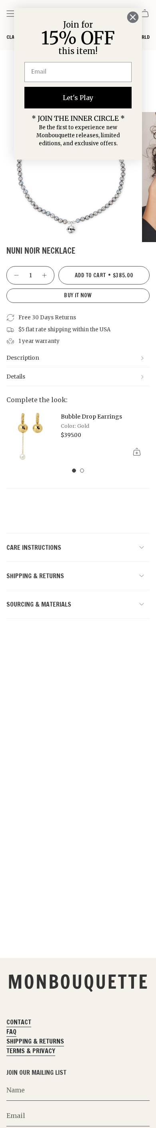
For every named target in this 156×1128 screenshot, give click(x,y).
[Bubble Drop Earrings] (30, 436)
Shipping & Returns (35, 575)
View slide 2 (82, 471)
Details (15, 376)
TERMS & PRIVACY (30, 1050)
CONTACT (18, 1022)
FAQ (11, 1031)
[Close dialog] (133, 17)
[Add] (136, 451)
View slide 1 (74, 471)
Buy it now (78, 295)
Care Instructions (33, 547)
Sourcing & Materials (38, 604)
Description (22, 357)
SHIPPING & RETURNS (35, 1041)
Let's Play (78, 98)
